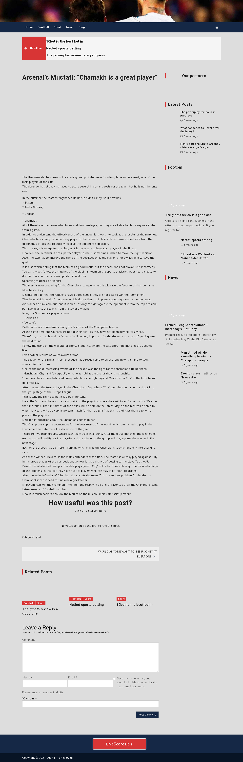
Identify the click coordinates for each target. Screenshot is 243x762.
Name (28, 677)
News (70, 27)
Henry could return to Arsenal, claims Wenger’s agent (200, 145)
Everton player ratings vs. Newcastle (199, 375)
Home (29, 27)
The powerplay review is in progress (75, 55)
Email (73, 677)
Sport (57, 27)
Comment (28, 639)
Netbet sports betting (63, 48)
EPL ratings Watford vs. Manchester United (198, 256)
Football (43, 27)
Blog (82, 27)
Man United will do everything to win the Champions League (196, 356)
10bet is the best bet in (64, 41)
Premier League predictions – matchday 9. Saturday (186, 326)
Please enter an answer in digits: (43, 692)
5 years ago (190, 120)
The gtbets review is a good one (40, 611)
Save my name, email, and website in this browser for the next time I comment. (137, 682)
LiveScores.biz (119, 743)
